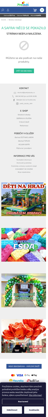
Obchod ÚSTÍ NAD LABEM (24, 137)
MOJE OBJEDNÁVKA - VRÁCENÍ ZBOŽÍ (24, 366)
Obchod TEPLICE (24, 141)
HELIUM (36, 15)
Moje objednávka (24, 172)
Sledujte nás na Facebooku (26, 100)
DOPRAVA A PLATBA (24, 118)
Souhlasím (34, 410)
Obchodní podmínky (24, 163)
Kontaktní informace (24, 160)
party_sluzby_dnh (26, 103)
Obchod (9, 15)
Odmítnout (12, 410)
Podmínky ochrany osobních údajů (24, 166)
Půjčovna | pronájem (24, 148)
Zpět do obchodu (24, 71)
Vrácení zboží (24, 122)
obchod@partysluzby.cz (26, 92)
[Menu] (42, 10)
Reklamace (24, 125)
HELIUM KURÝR (24, 144)
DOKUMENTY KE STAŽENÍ (24, 169)
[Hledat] (2, 10)
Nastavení (23, 401)
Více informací (35, 395)
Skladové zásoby (24, 115)
